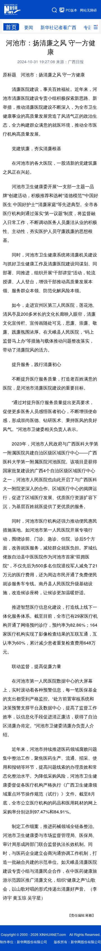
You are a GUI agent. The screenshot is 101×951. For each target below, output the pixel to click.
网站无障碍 (88, 10)
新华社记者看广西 (58, 27)
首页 (11, 26)
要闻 (28, 27)
